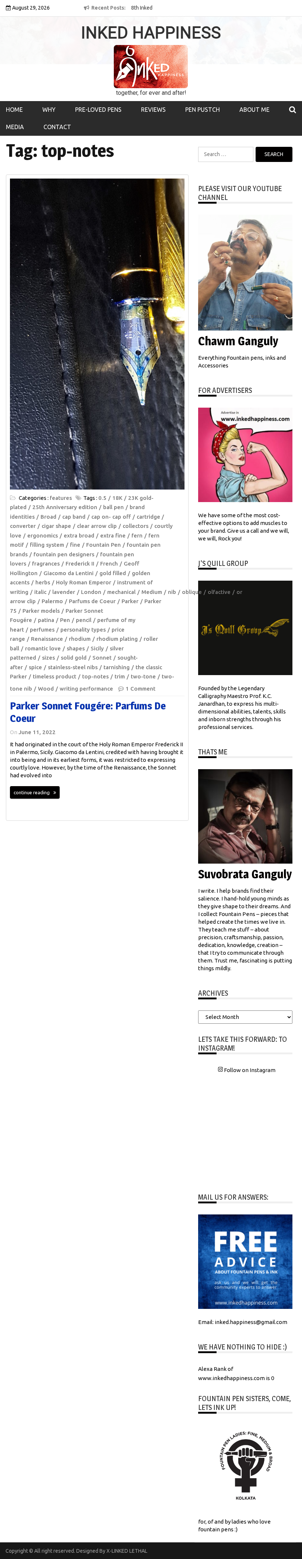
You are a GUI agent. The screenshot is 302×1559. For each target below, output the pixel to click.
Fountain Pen (103, 545)
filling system (47, 545)
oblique (192, 592)
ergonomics (42, 535)
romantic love (43, 648)
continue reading (32, 792)
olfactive (219, 592)
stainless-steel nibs (73, 667)
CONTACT (57, 127)
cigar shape (56, 526)
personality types (83, 629)
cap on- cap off (111, 517)
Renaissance (47, 639)
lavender (63, 592)
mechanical (121, 592)
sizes (48, 657)
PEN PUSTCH (202, 109)
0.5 (102, 498)
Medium (151, 592)
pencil (83, 620)
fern (137, 535)
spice (35, 667)
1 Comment (140, 688)
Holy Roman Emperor (83, 582)
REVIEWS (153, 109)
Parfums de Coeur (92, 601)
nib (172, 592)
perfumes (42, 629)
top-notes (95, 676)
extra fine (113, 535)
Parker (130, 601)
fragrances (46, 563)
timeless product (54, 676)
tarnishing (116, 667)
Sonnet (102, 657)
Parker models (41, 611)
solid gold (74, 657)
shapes (76, 648)
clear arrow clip (97, 526)
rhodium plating (117, 639)
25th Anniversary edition (64, 507)
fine (75, 545)
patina (46, 620)
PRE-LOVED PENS (98, 109)
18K (117, 498)
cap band (73, 517)
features (61, 498)
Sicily (97, 648)
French (109, 563)
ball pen (113, 507)
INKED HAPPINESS (151, 32)
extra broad (79, 535)
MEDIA (15, 127)
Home (14, 109)
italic (40, 592)
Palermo (52, 601)
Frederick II (80, 563)
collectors (135, 526)
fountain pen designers (64, 554)
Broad (48, 517)
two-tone (143, 676)
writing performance (86, 688)
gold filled (112, 573)
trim (120, 676)
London (91, 592)
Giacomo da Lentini (68, 573)
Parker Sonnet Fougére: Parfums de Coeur (88, 712)
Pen (65, 620)
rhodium (80, 639)
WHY (49, 109)
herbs (42, 582)
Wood (46, 688)
